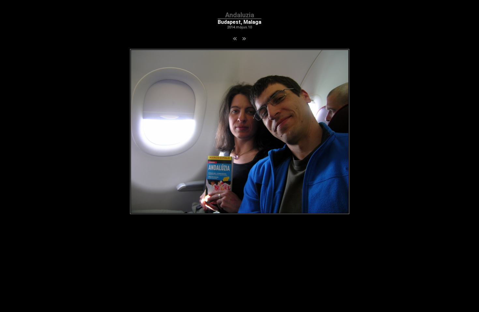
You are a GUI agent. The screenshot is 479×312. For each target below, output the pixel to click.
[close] (239, 212)
